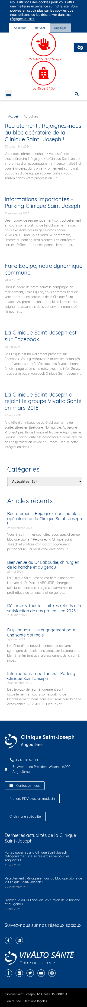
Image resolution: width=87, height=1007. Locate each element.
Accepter (20, 28)
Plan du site (13, 1001)
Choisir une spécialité (25, 816)
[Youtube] (41, 973)
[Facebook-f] (8, 940)
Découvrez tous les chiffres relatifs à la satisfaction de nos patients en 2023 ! (44, 608)
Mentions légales (35, 1001)
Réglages (60, 28)
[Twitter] (30, 973)
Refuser (40, 28)
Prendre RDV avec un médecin (32, 799)
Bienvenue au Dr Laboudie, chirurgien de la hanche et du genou (43, 565)
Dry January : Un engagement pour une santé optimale (41, 632)
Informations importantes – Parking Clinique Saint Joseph (42, 202)
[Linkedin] (19, 940)
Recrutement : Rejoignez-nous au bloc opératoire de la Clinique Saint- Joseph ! (43, 132)
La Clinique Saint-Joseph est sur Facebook (41, 336)
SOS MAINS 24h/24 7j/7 (43, 59)
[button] (80, 47)
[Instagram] (52, 973)
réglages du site (22, 19)
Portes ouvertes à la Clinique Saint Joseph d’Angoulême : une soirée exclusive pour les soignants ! (37, 856)
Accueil (13, 116)
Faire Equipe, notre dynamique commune (43, 269)
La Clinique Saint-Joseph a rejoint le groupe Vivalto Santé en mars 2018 (43, 401)
